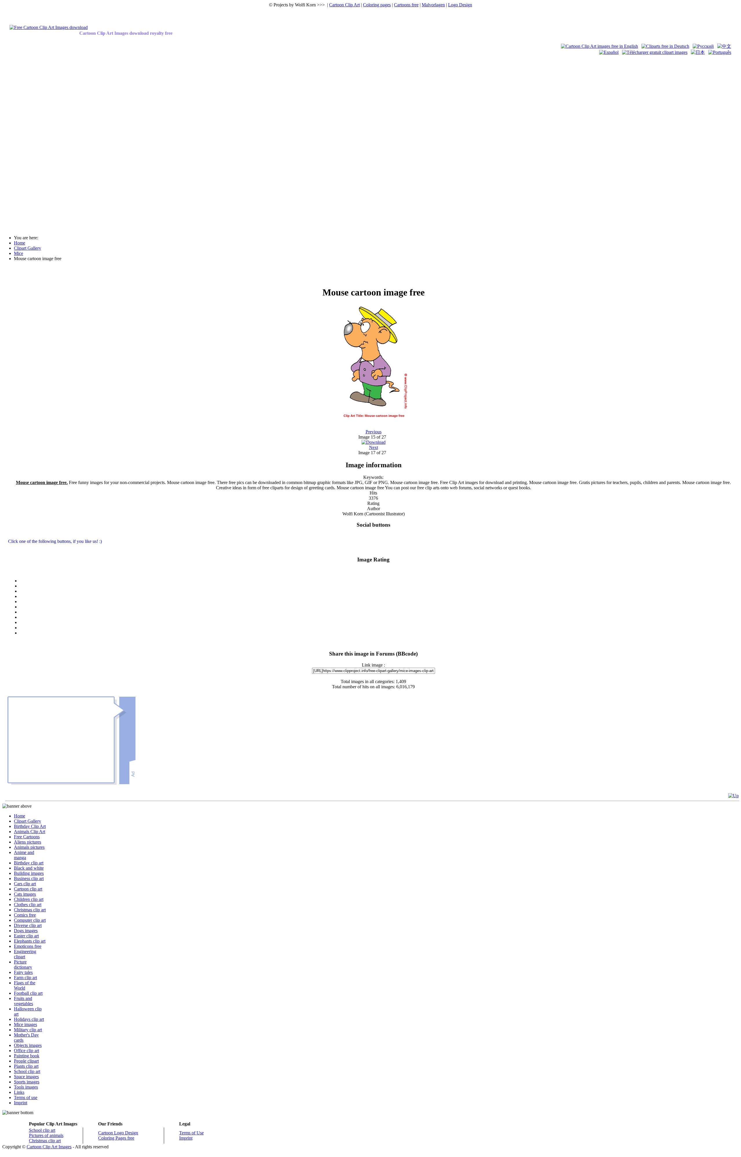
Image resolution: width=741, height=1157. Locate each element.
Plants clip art (26, 1066)
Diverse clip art (28, 925)
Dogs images (26, 930)
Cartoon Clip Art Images (49, 1146)
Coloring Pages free (116, 1138)
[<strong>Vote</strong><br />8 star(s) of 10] (379, 622)
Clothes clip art (27, 904)
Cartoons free (406, 4)
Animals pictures (29, 847)
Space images (26, 1076)
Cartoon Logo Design (118, 1132)
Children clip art (28, 899)
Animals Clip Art (29, 831)
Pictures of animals (46, 1135)
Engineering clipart (25, 954)
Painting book (26, 1055)
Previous (373, 431)
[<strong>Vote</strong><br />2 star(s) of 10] (379, 591)
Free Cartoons (27, 836)
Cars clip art (25, 883)
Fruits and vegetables (23, 1001)
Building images (29, 873)
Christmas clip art (30, 909)
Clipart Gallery (27, 821)
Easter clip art (26, 935)
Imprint (20, 1102)
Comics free (25, 915)
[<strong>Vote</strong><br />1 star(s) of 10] (379, 586)
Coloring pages (377, 4)
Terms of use (25, 1097)
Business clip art (29, 878)
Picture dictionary (23, 964)
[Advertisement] (25, 142)
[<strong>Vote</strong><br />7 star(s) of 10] (379, 617)
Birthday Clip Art (30, 826)
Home (19, 815)
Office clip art (26, 1050)
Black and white (29, 868)
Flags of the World (24, 985)
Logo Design (460, 4)
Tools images (26, 1087)
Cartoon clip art (28, 888)
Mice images (25, 1024)
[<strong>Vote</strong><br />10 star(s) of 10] (379, 633)
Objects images (28, 1045)
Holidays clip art (29, 1019)
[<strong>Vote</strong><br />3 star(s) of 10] (379, 596)
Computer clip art (30, 920)
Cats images (25, 894)
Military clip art (28, 1029)
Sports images (26, 1081)
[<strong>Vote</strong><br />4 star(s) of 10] (379, 601)
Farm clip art (25, 977)
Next (373, 447)
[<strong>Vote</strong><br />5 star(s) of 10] (379, 606)
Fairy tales (23, 972)
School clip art (27, 1071)
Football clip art (28, 993)
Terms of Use (191, 1132)
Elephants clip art (29, 941)
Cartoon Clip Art (344, 4)
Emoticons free (27, 946)
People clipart (26, 1061)
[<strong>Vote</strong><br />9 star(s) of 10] (379, 627)
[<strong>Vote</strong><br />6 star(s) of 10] (379, 612)
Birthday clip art (28, 862)
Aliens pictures (27, 842)
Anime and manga (24, 855)
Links (19, 1092)
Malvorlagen (433, 4)
